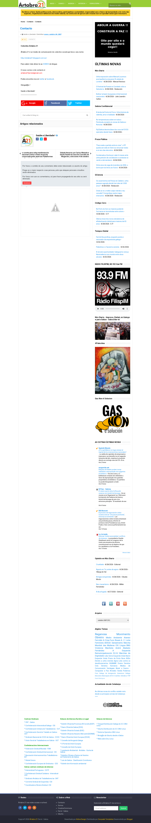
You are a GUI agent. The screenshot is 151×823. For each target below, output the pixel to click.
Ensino (120, 663)
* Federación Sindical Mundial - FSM (37, 749)
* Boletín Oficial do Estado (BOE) (72, 730)
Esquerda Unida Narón (121, 656)
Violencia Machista (104, 648)
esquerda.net (104, 468)
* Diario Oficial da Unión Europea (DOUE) (75, 737)
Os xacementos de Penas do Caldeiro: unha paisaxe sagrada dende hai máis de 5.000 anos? (112, 183)
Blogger (130, 819)
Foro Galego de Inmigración (105, 673)
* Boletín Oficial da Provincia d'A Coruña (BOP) (77, 724)
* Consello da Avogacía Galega (71, 740)
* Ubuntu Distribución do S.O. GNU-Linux (111, 729)
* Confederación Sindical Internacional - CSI (40, 752)
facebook (50, 79)
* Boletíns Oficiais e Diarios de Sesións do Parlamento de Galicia (74, 756)
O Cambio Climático (120, 676)
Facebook (55, 103)
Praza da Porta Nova (116, 658)
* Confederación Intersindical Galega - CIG (39, 726)
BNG (128, 645)
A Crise (106, 640)
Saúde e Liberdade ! (45, 135)
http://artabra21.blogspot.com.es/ (34, 58)
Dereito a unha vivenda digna (106, 661)
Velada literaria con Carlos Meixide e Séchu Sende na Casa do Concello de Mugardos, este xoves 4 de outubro (74, 154)
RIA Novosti (103, 511)
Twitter (78, 103)
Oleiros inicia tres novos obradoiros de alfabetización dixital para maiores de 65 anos (111, 221)
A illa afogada (101, 592)
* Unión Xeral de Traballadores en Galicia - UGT (41, 740)
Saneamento (117, 643)
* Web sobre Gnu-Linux (105, 739)
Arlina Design (81, 819)
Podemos (126, 671)
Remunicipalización (103, 653)
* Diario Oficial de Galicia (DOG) (71, 727)
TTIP (128, 676)
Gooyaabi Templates (105, 819)
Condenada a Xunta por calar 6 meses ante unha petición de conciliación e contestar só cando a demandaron (112, 157)
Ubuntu (60, 814)
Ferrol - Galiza (63, 811)
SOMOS (46, 64)
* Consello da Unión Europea (70, 747)
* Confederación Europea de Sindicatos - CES (41, 764)
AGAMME (113, 663)
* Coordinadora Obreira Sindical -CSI (37, 785)
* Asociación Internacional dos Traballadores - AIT (41, 756)
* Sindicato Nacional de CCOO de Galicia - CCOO (41, 737)
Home (23, 22)
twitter (42, 79)
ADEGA (107, 643)
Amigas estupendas (103, 577)
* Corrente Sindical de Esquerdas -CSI (38, 782)
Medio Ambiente (114, 637)
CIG (117, 645)
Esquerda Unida (101, 658)
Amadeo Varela (116, 671)
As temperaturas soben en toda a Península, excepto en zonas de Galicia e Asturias (111, 122)
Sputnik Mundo (104, 448)
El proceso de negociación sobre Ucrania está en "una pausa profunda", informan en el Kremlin (112, 515)
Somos (60, 805)
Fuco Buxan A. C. (117, 640)
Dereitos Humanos (109, 666)
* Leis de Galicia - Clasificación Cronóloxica (76, 760)
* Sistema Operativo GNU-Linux (108, 732)
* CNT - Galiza (29, 722)
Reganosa (101, 634)
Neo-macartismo (102, 584)
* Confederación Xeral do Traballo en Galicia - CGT (41, 733)
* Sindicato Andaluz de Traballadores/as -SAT (41, 778)
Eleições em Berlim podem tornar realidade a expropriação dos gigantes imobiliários (112, 472)
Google (32, 103)
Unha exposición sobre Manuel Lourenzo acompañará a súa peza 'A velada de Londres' (111, 79)
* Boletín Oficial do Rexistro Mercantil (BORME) (77, 734)
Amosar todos (126, 552)
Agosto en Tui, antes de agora (107, 569)
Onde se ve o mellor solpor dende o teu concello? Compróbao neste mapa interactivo (110, 193)
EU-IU (115, 653)
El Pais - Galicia (105, 489)
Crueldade (100, 564)
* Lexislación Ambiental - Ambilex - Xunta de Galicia (76, 751)
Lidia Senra (109, 656)
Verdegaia (110, 668)
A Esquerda (121, 650)
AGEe (128, 658)
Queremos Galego (123, 673)
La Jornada (103, 534)
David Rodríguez (100, 678)
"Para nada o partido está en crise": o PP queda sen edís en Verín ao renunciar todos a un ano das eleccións (112, 147)
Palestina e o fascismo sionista (108, 247)
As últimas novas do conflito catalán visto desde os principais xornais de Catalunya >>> (110, 693)
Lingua (123, 645)
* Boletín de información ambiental (73, 764)
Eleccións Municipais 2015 (104, 676)
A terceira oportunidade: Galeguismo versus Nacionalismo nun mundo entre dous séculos (112, 254)
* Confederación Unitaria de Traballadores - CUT (42, 729)
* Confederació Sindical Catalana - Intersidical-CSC (41, 774)
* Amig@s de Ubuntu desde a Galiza (110, 735)
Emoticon (27, 183)
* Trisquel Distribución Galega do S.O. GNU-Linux (112, 725)
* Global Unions (30, 760)
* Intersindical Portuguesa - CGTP (36, 770)
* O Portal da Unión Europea (70, 744)
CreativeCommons (65, 808)
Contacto (30, 22)
